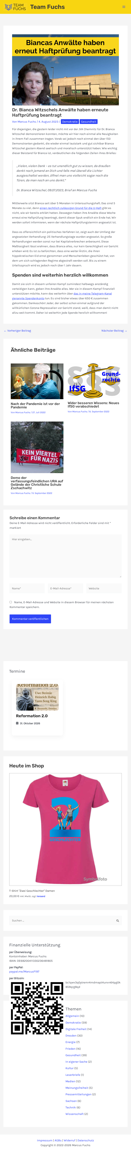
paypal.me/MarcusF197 (24, 971)
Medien (70, 1081)
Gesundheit (88, 121)
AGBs (58, 1140)
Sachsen (71, 1101)
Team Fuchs (47, 6)
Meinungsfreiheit (77, 1087)
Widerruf (69, 1140)
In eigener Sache (76, 1061)
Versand (41, 896)
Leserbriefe (73, 1074)
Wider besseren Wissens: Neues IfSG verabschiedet (93, 404)
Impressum (44, 1140)
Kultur (70, 1068)
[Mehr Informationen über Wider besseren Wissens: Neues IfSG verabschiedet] (94, 380)
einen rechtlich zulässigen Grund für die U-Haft (70, 208)
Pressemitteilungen (78, 1094)
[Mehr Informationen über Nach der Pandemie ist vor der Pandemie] (37, 381)
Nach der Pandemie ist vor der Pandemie (35, 405)
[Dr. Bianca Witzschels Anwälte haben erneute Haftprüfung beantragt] (37, 697)
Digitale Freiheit (76, 1029)
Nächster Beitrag (114, 330)
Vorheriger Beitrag (17, 330)
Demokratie (70, 121)
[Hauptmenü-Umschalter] (124, 7)
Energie (71, 1042)
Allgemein (72, 1016)
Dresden (71, 1035)
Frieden (70, 1048)
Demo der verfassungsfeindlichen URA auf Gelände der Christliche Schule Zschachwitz (37, 483)
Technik (71, 1107)
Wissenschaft (75, 1114)
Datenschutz (85, 1140)
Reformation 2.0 (32, 715)
